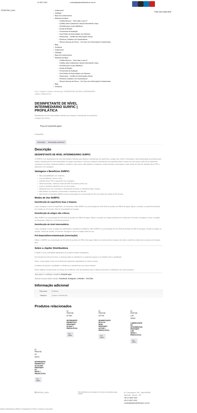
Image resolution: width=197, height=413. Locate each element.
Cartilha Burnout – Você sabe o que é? (73, 21)
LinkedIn (80, 279)
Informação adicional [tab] (56, 142)
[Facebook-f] (135, 4)
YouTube (89, 279)
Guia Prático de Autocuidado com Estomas (75, 34)
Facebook (63, 279)
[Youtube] (152, 4)
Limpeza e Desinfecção (55, 91)
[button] (35, 136)
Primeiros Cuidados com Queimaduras (73, 39)
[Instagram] (141, 4)
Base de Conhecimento (63, 16)
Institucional (59, 10)
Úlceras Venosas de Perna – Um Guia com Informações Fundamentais (85, 42)
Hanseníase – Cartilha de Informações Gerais (76, 37)
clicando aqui (66, 274)
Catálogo (58, 13)
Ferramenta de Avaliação (69, 31)
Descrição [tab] (41, 142)
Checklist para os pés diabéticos (71, 26)
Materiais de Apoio (61, 18)
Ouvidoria (58, 47)
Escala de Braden (66, 29)
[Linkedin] (146, 4)
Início (36, 91)
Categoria (43, 91)
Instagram (72, 279)
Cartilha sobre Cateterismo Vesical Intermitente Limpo (79, 23)
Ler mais (70, 334)
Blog (56, 44)
